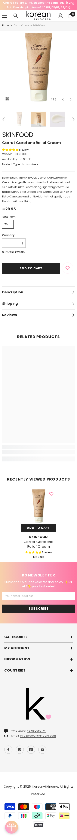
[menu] (4, 15)
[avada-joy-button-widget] (11, 827)
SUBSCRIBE (38, 608)
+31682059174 (36, 730)
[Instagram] (20, 750)
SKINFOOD (17, 134)
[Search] (15, 15)
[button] (63, 99)
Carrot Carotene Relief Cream (38, 544)
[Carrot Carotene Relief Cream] (38, 506)
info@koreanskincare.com (38, 735)
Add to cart (31, 268)
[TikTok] (31, 750)
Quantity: (8, 235)
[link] (38, 452)
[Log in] (60, 15)
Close (73, 4)
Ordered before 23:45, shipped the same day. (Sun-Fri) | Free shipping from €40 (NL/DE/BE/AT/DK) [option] (38, 5)
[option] (38, 67)
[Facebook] (8, 750)
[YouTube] (42, 750)
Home (5, 25)
